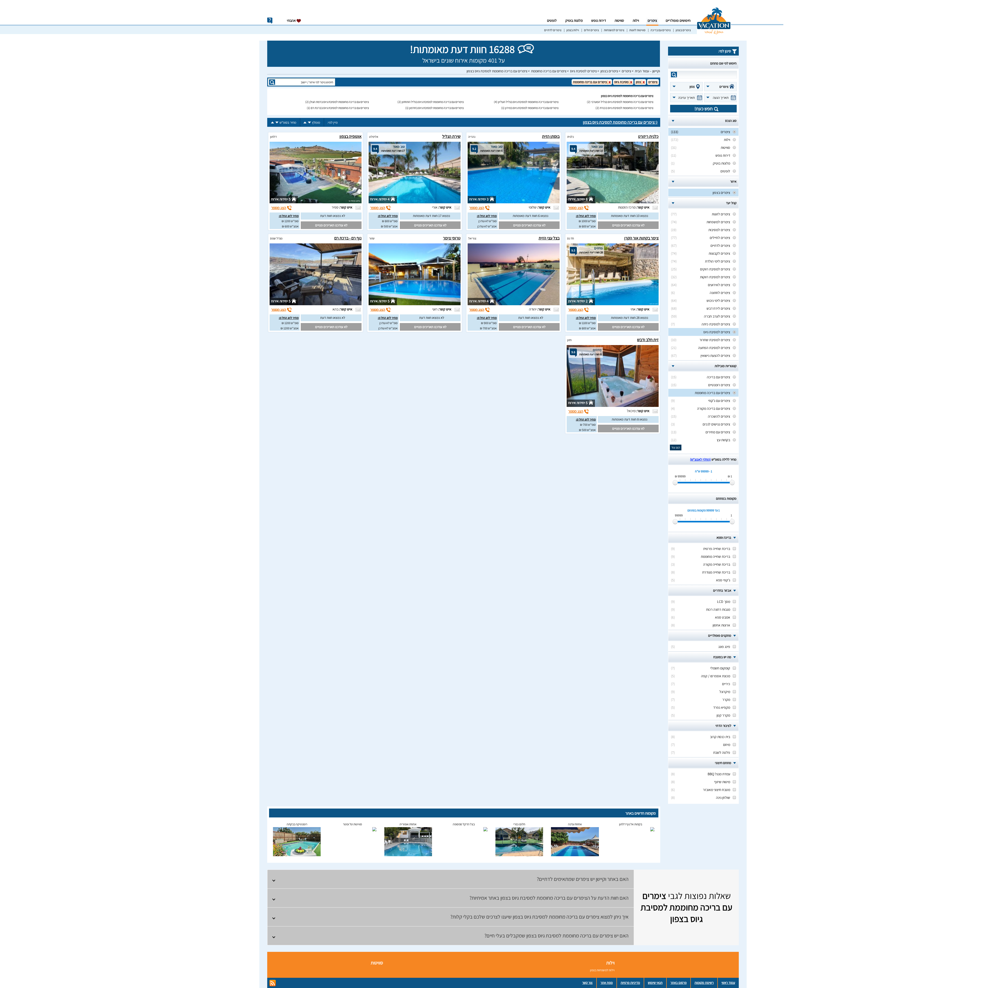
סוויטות (619, 20)
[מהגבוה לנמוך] (309, 122)
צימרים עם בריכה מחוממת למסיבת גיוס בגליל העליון (528, 102)
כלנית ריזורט (648, 136)
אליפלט (373, 137)
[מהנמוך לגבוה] (305, 122)
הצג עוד (675, 447)
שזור (372, 238)
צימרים (652, 20)
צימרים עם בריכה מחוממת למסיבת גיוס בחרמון (436, 108)
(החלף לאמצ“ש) (700, 459)
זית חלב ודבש (648, 339)
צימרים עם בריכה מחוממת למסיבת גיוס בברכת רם (340, 108)
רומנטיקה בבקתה (297, 824)
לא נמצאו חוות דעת (332, 216)
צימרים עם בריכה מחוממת (548, 71)
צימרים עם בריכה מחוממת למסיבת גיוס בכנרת (626, 108)
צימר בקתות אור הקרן (641, 238)
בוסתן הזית (551, 136)
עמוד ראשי (728, 982)
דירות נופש (598, 20)
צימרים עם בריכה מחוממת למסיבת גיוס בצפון (497, 71)
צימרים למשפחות (614, 30)
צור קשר (587, 982)
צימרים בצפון (683, 30)
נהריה (471, 137)
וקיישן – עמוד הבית (647, 71)
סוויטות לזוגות (637, 30)
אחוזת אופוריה (408, 824)
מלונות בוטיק (574, 20)
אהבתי (292, 20)
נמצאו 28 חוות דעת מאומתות (629, 317)
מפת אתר (606, 982)
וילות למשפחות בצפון (602, 970)
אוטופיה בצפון (351, 136)
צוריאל (472, 238)
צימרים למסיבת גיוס (583, 71)
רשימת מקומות (704, 982)
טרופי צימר (452, 238)
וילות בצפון (572, 30)
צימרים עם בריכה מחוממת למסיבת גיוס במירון (532, 108)
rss (272, 983)
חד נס (570, 238)
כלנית (570, 137)
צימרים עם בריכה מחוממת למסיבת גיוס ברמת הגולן (339, 102)
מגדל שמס (276, 238)
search (674, 74)
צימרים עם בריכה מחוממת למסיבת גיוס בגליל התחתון (433, 102)
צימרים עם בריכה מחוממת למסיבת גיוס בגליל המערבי (622, 102)
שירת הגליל (451, 136)
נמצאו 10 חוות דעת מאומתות (629, 216)
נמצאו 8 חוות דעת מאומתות (629, 419)
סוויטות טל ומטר (352, 824)
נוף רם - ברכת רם (348, 238)
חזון (569, 340)
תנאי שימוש (655, 982)
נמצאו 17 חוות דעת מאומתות (431, 216)
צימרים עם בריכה (660, 30)
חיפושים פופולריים (678, 20)
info (269, 21)
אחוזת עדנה (575, 824)
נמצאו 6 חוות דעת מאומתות (530, 216)
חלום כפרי (519, 824)
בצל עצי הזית (549, 238)
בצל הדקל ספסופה (464, 824)
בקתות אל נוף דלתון (630, 824)
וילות (636, 20)
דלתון (273, 137)
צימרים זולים (591, 30)
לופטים (552, 20)
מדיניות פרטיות (630, 982)
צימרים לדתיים (552, 30)
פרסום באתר (678, 982)
